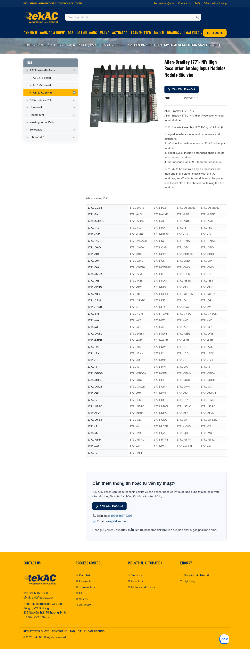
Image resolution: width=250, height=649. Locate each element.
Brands (173, 32)
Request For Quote (36, 631)
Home (27, 45)
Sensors (136, 575)
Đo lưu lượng (86, 32)
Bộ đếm (159, 32)
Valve (104, 32)
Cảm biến (30, 32)
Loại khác (192, 32)
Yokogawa (36, 129)
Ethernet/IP (37, 137)
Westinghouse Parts (42, 122)
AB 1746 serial (42, 77)
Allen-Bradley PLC (41, 100)
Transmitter (140, 32)
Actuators (85, 605)
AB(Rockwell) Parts (83, 45)
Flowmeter (86, 581)
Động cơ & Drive (52, 32)
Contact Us (184, 3)
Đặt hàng (189, 581)
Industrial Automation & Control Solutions (52, 3)
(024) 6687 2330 (121, 515)
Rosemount (37, 114)
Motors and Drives (143, 587)
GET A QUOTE (215, 32)
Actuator (120, 32)
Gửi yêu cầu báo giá (196, 575)
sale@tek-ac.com (117, 521)
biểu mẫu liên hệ (132, 530)
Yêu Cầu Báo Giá (181, 89)
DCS (70, 32)
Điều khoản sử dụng (215, 3)
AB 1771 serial (115, 45)
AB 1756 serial (42, 85)
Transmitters (87, 587)
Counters (137, 581)
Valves (83, 599)
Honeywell (36, 107)
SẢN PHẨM (44, 45)
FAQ (197, 3)
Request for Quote (164, 3)
